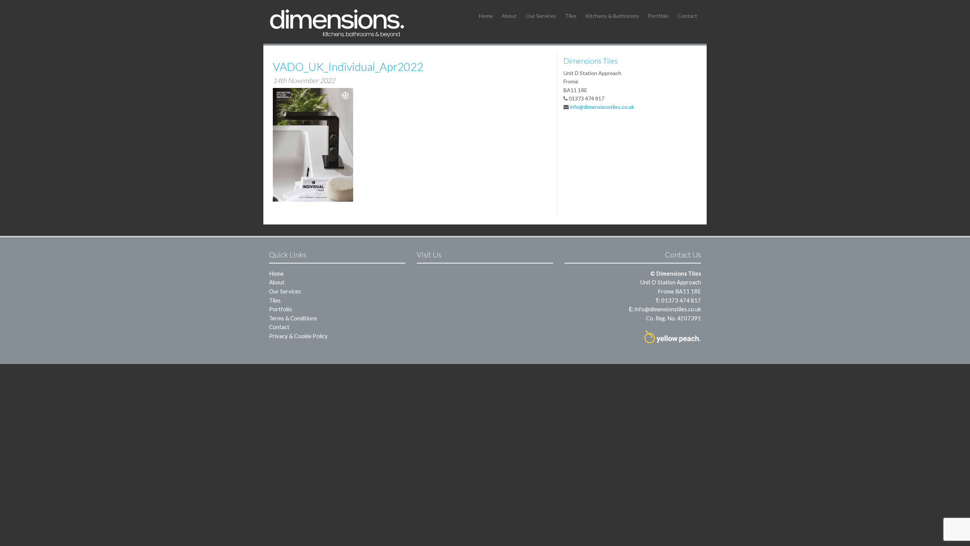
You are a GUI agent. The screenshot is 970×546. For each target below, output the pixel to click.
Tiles (571, 16)
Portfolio (658, 16)
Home (486, 16)
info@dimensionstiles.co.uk (602, 107)
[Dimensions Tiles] (337, 23)
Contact (687, 16)
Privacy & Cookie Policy (298, 336)
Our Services (541, 16)
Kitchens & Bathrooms (612, 16)
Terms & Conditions (293, 318)
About (509, 16)
